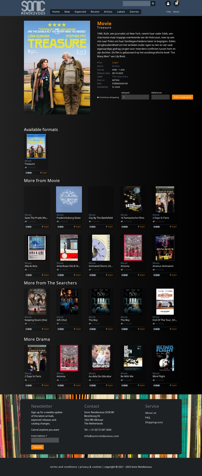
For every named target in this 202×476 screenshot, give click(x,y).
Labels (121, 11)
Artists (108, 11)
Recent (95, 11)
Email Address (39, 435)
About (176, 11)
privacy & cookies (91, 466)
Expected (80, 11)
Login (115, 62)
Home (56, 11)
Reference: (156, 92)
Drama (116, 66)
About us (150, 412)
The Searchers (120, 76)
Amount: (125, 92)
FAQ (169, 11)
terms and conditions (63, 466)
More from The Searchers (50, 283)
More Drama (37, 339)
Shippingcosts (154, 422)
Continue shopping (109, 97)
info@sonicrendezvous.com (101, 436)
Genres (134, 11)
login (44, 172)
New (67, 11)
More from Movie (42, 180)
